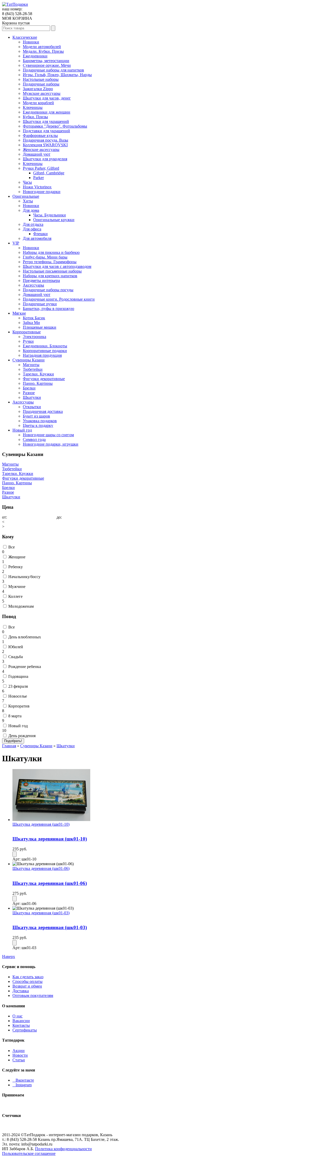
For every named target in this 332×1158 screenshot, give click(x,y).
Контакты (21, 1025)
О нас (17, 1016)
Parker (38, 177)
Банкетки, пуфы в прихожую (48, 308)
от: (4, 517)
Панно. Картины (38, 383)
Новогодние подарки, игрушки (50, 444)
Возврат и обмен (27, 986)
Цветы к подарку (38, 425)
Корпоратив (19, 706)
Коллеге (15, 596)
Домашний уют (36, 154)
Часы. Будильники (49, 215)
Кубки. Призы (35, 117)
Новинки (31, 42)
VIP (15, 243)
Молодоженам (21, 606)
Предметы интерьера (41, 280)
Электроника (34, 336)
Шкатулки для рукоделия (45, 159)
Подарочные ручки (40, 304)
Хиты (28, 201)
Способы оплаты (27, 981)
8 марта (15, 716)
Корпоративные (26, 332)
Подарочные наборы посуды (48, 290)
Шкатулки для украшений (46, 121)
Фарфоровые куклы (40, 135)
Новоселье (17, 696)
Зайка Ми (31, 322)
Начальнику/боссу (24, 576)
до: (59, 517)
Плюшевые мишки (39, 327)
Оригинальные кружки (53, 219)
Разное (29, 393)
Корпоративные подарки (45, 350)
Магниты (31, 364)
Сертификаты (24, 1030)
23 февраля (18, 686)
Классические (24, 37)
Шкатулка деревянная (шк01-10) (41, 824)
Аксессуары (33, 285)
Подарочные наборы (41, 84)
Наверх (8, 956)
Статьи (18, 1060)
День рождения (22, 735)
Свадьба (15, 656)
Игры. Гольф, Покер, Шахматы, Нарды (57, 74)
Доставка (20, 991)
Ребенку (15, 567)
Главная (9, 746)
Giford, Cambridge (48, 173)
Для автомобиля (37, 238)
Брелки (29, 388)
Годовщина (18, 676)
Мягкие (19, 313)
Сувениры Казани (28, 360)
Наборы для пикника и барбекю (51, 252)
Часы (27, 182)
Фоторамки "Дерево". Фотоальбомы (55, 126)
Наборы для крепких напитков (50, 276)
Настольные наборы (41, 79)
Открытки (32, 407)
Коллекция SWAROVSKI (45, 145)
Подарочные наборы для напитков (53, 70)
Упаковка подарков (40, 421)
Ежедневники (35, 56)
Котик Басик (34, 318)
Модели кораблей (38, 103)
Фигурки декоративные (44, 378)
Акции (18, 1050)
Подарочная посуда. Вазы (45, 140)
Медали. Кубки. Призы (43, 51)
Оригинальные (25, 196)
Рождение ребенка (24, 666)
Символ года (34, 439)
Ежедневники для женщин (46, 112)
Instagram (22, 1085)
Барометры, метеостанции (46, 60)
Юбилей (15, 647)
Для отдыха (33, 224)
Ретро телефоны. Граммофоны (50, 262)
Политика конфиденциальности (63, 1149)
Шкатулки (32, 397)
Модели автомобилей (42, 46)
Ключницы (33, 107)
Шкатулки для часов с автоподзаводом (57, 266)
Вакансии (21, 1020)
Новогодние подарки (41, 191)
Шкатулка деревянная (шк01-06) (41, 868)
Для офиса (32, 229)
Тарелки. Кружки (38, 374)
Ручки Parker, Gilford (41, 168)
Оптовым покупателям (32, 995)
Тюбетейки (33, 369)
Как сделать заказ (27, 977)
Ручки (28, 341)
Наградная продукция (42, 355)
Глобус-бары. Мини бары (45, 257)
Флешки (40, 233)
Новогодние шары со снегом (48, 435)
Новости (20, 1055)
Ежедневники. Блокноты (45, 346)
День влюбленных (24, 637)
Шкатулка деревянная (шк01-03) (41, 913)
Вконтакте (23, 1080)
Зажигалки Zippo (38, 89)
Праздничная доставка (43, 411)
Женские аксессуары (41, 149)
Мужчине (16, 586)
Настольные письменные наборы (52, 271)
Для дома (31, 210)
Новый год (22, 430)
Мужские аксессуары (41, 93)
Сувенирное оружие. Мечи (47, 65)
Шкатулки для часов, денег (47, 98)
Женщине (16, 557)
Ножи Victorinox (37, 187)
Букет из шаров (36, 416)
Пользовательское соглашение (29, 1153)
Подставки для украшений (46, 131)
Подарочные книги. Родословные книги (59, 299)
